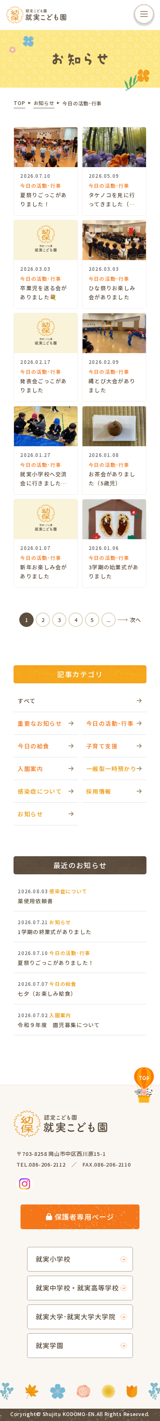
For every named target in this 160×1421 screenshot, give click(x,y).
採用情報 (99, 791)
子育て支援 (102, 746)
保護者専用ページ (84, 1216)
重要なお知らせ (40, 723)
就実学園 (50, 1345)
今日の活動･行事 (110, 723)
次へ (135, 620)
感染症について (40, 791)
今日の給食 (33, 746)
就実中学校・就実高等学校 (77, 1288)
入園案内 (30, 768)
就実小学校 (53, 1259)
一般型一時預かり (111, 768)
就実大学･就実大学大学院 (76, 1316)
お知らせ (30, 814)
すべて (27, 701)
